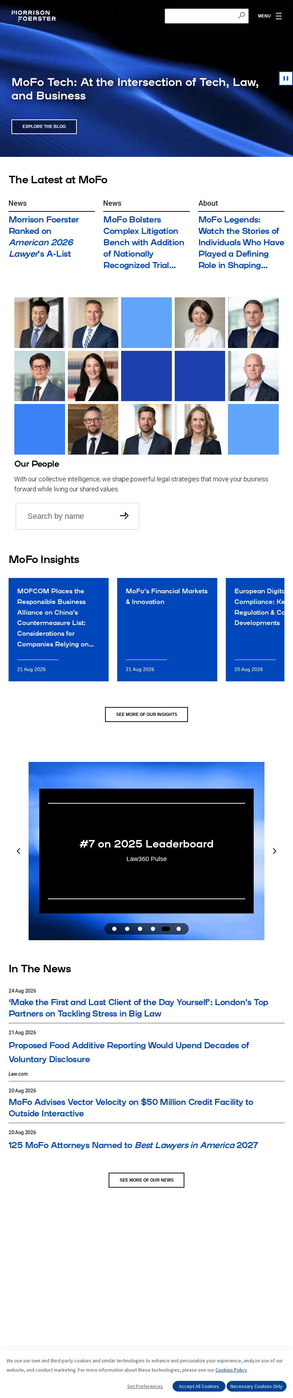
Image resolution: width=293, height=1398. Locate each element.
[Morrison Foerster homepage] (34, 16)
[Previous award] (19, 851)
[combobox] (207, 16)
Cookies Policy (231, 1370)
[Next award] (274, 851)
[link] (59, 629)
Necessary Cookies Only (256, 1386)
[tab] (114, 929)
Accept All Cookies (199, 1386)
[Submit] (125, 516)
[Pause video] (286, 78)
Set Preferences (145, 1386)
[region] (146, 851)
